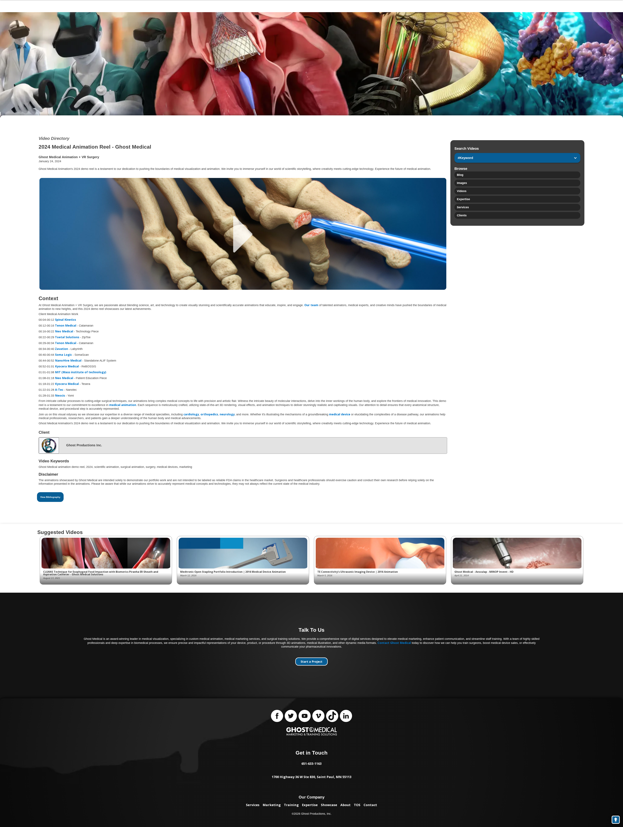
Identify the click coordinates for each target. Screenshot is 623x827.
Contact (370, 805)
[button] (517, 158)
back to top (617, 820)
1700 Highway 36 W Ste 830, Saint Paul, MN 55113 (311, 777)
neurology (227, 414)
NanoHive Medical (68, 360)
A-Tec (59, 390)
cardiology (191, 414)
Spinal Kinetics (65, 320)
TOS (357, 805)
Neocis (60, 395)
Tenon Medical (65, 325)
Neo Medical (64, 331)
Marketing (272, 805)
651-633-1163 (311, 763)
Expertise (310, 805)
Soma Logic (63, 355)
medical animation (122, 405)
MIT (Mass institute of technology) (80, 372)
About (345, 805)
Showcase (329, 805)
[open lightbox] (243, 234)
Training (291, 805)
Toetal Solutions (67, 337)
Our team (311, 305)
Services (252, 805)
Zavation (61, 349)
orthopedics (209, 414)
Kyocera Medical (67, 366)
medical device (339, 414)
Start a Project (311, 661)
